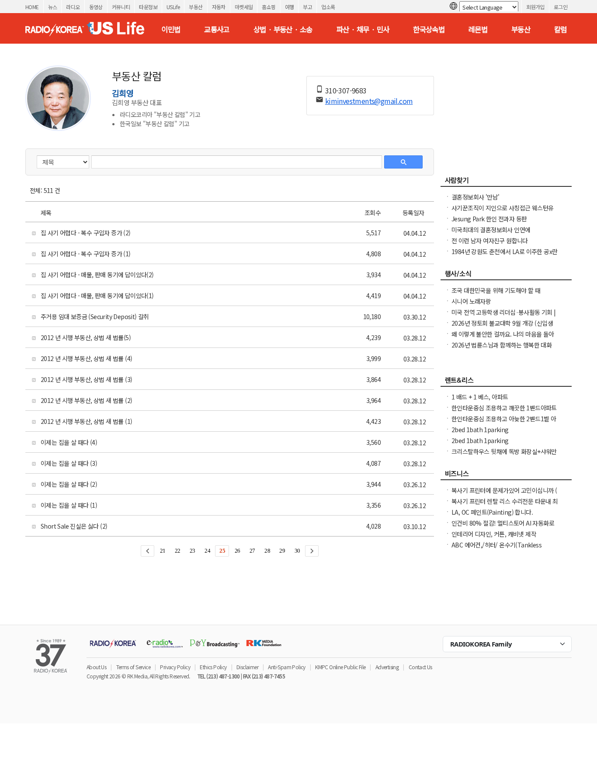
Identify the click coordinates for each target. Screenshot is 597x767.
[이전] (147, 551)
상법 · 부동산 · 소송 (282, 29)
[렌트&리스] (506, 382)
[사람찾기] (506, 182)
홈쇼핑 (268, 6)
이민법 (170, 29)
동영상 (96, 6)
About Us (96, 667)
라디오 (73, 6)
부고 (307, 6)
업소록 (328, 6)
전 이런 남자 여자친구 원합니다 (489, 240)
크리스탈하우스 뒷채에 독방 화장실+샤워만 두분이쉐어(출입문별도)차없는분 (504, 455)
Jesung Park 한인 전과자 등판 (489, 218)
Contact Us (420, 667)
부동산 (195, 6)
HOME (32, 6)
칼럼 (560, 29)
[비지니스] (506, 476)
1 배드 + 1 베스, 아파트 (479, 396)
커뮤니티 (121, 6)
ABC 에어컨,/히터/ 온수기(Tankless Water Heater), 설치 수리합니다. (496, 549)
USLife (173, 6)
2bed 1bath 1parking (480, 429)
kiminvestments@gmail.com (369, 101)
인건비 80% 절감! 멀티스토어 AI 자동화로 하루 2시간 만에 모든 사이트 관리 (502, 527)
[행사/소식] (506, 276)
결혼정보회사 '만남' (475, 197)
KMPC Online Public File (340, 667)
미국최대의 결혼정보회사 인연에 (490, 229)
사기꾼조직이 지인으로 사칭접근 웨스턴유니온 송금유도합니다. (502, 212)
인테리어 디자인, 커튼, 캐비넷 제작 (493, 534)
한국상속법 (428, 29)
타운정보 (148, 6)
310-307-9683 (346, 90)
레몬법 (478, 29)
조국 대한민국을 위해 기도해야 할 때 (495, 290)
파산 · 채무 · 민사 (363, 29)
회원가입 (535, 6)
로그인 (560, 6)
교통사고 (216, 29)
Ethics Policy (213, 667)
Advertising (387, 667)
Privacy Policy (175, 667)
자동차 (219, 6)
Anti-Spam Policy (286, 667)
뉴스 (52, 6)
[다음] (312, 551)
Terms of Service (133, 667)
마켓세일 (244, 6)
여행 (289, 6)
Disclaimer (247, 667)
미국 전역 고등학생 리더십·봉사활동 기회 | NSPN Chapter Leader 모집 (503, 316)
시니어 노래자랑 (471, 301)
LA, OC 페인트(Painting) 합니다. (492, 512)
